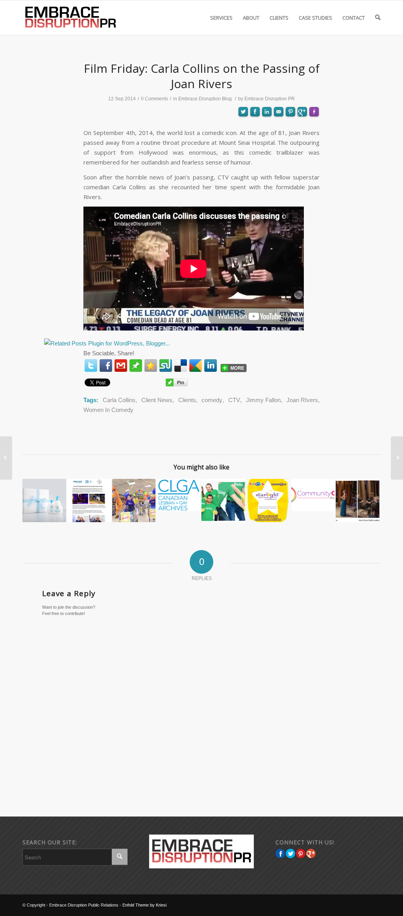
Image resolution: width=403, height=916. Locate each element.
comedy (212, 400)
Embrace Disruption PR (269, 99)
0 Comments (154, 99)
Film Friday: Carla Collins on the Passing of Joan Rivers (202, 76)
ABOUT (251, 17)
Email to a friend (278, 139)
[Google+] (311, 853)
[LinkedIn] (210, 365)
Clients (187, 400)
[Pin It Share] (300, 853)
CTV (234, 400)
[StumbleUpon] (165, 365)
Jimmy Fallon (263, 400)
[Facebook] (106, 365)
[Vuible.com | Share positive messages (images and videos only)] (135, 367)
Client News (156, 400)
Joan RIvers (302, 400)
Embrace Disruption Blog (205, 99)
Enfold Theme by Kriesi (144, 905)
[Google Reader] (195, 365)
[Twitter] (91, 365)
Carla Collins (119, 400)
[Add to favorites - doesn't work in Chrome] (150, 365)
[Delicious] (180, 365)
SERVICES (221, 17)
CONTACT (353, 17)
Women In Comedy (108, 409)
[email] (121, 365)
